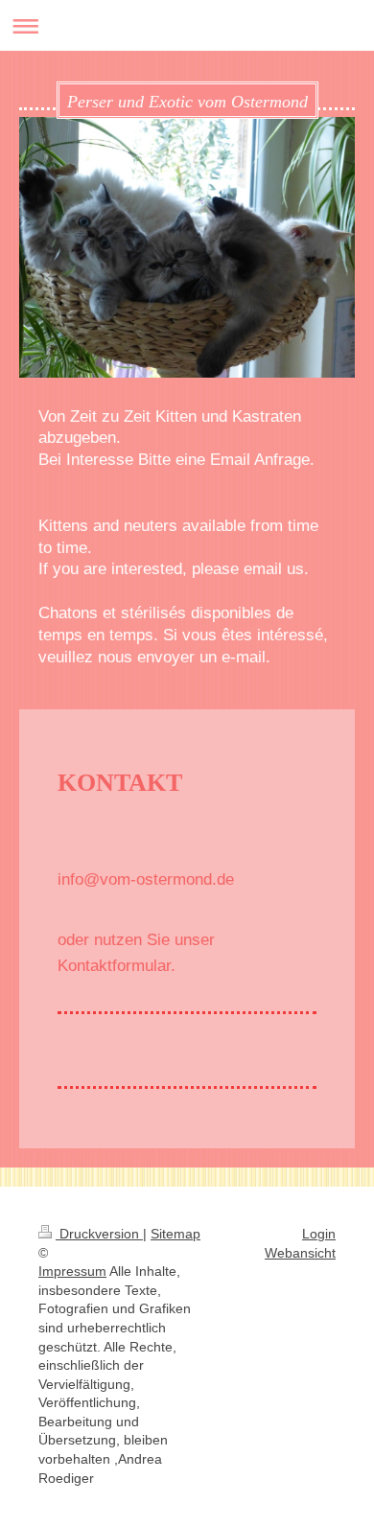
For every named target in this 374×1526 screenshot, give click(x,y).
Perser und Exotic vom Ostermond (187, 101)
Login (319, 1233)
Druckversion (99, 1233)
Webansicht (300, 1252)
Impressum (72, 1271)
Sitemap (175, 1233)
